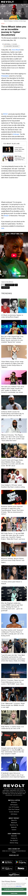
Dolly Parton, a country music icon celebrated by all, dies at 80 (12, 727)
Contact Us (14, 838)
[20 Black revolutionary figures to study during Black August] (14, 306)
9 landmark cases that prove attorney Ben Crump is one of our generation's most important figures (13, 775)
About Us (14, 820)
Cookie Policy (18, 886)
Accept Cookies (14, 893)
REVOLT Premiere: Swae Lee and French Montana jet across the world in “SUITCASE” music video (12, 682)
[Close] (26, 879)
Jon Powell (7, 44)
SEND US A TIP (14, 855)
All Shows (14, 802)
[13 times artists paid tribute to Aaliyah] (14, 572)
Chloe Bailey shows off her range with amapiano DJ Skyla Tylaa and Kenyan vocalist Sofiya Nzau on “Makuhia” (12, 364)
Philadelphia (5, 76)
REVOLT (5, 114)
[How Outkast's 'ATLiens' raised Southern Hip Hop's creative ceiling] (14, 476)
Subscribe (14, 836)
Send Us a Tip (14, 825)
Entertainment (10, 284)
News (3, 23)
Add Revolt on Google (12, 46)
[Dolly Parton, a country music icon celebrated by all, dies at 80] (14, 717)
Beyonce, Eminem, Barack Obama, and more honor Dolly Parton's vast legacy (12, 560)
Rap (16, 284)
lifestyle (6, 215)
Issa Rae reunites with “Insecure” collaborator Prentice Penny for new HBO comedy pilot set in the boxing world (12, 633)
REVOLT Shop (14, 843)
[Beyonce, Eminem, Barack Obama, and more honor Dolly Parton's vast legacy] (14, 549)
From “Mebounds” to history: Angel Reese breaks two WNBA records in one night (13, 705)
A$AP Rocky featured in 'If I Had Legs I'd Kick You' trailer (20, 158)
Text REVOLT (14, 840)
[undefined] (8, 150)
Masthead (14, 822)
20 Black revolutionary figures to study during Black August (12, 316)
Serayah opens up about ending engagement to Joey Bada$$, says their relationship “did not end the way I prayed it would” (12, 751)
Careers (14, 829)
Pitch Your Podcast (14, 809)
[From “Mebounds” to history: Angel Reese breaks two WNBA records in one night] (14, 694)
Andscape (16, 134)
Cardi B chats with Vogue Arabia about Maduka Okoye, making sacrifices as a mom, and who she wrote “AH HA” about (12, 463)
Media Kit (14, 827)
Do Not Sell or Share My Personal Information (14, 889)
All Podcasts (14, 805)
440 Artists (14, 814)
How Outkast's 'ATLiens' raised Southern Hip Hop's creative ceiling (13, 486)
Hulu (2, 228)
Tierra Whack (16, 50)
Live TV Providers (14, 807)
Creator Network (14, 812)
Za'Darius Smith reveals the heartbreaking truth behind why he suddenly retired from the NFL (12, 413)
